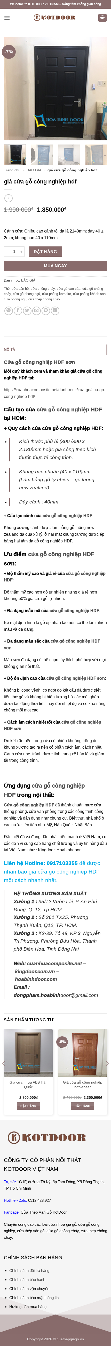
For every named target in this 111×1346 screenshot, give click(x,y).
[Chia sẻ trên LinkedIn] (55, 311)
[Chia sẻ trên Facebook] (18, 311)
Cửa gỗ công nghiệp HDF (29, 805)
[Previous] (12, 88)
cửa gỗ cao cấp (68, 289)
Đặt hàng (45, 252)
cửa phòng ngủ (15, 299)
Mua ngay (55, 266)
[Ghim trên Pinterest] (46, 311)
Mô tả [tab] (9, 349)
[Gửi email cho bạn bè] (36, 311)
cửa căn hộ (20, 289)
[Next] (98, 88)
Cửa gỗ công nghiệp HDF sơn (39, 362)
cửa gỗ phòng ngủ (26, 294)
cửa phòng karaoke (56, 294)
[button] (7, 17)
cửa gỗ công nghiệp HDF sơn (75, 678)
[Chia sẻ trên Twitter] (27, 311)
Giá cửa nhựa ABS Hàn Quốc (28, 1084)
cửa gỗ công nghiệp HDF (69, 409)
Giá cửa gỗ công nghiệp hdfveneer (82, 1084)
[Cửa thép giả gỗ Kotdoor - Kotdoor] (55, 18)
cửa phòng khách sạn (89, 294)
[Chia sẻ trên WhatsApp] (8, 311)
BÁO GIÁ (34, 170)
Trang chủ (12, 170)
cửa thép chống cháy (44, 299)
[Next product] (8, 198)
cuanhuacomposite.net (54, 963)
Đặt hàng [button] (28, 1106)
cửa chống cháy (43, 289)
